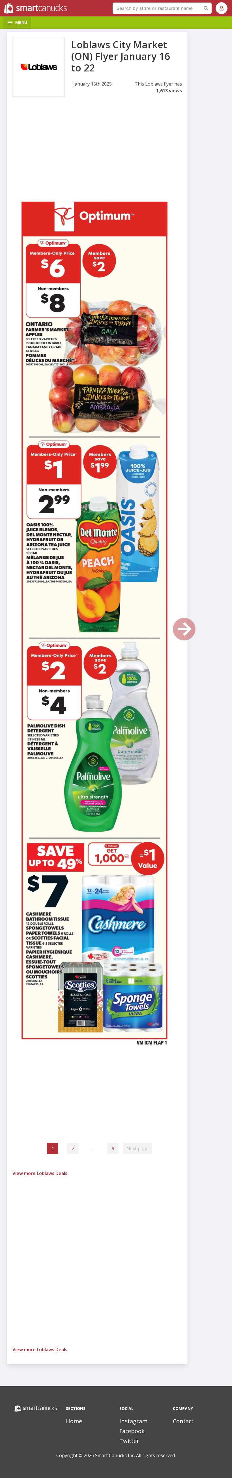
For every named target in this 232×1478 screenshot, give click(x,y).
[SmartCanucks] (37, 8)
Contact (183, 1421)
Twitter (129, 1441)
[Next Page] (184, 629)
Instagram (133, 1421)
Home (74, 1421)
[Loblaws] (38, 67)
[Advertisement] (97, 148)
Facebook (132, 1431)
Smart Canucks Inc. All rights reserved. (135, 1455)
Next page (137, 1148)
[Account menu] (221, 8)
